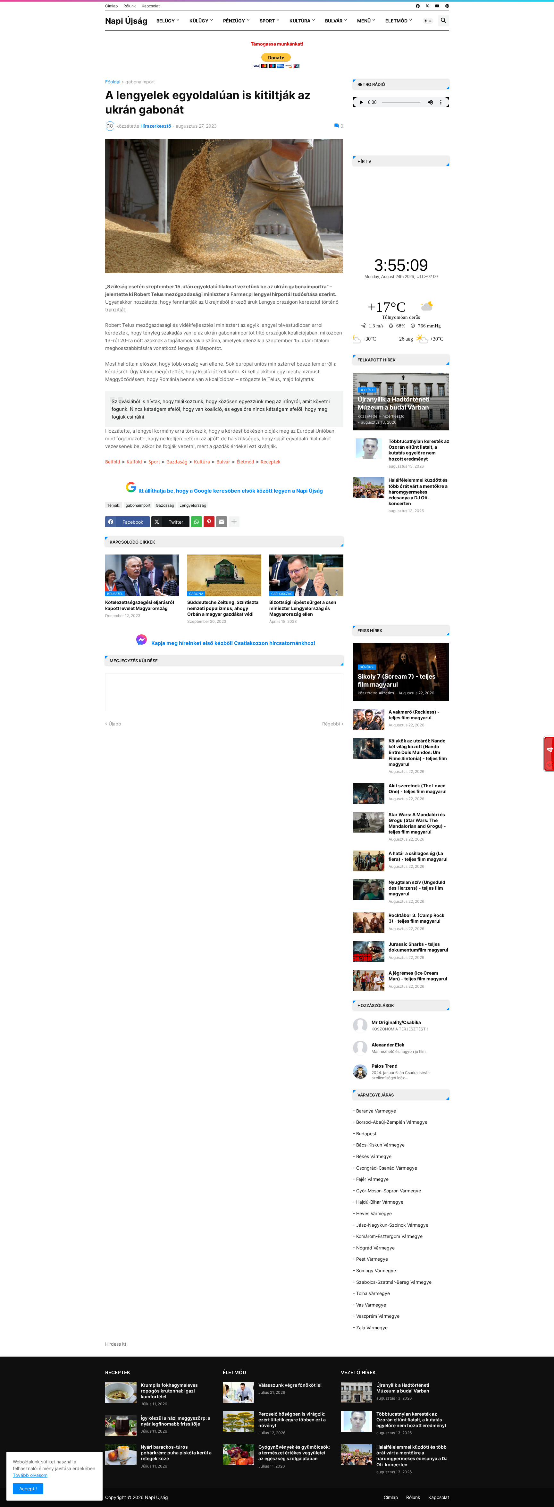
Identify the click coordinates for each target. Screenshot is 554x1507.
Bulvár (333, 20)
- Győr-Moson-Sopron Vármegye (387, 1190)
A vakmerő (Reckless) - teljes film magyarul (414, 714)
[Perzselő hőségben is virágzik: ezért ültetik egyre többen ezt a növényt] (238, 1421)
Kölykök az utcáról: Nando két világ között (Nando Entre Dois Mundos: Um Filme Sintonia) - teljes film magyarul (418, 752)
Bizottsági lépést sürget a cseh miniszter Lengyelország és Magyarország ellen (302, 607)
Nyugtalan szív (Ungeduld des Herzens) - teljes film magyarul (417, 887)
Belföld (112, 462)
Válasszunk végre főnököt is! (290, 1385)
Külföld (134, 462)
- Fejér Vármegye (371, 1179)
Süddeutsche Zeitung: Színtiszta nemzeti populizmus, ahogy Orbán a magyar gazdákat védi (222, 607)
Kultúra (300, 20)
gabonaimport (140, 82)
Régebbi (331, 723)
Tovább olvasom (30, 1475)
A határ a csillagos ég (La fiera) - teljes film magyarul (418, 856)
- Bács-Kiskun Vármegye (379, 1144)
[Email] (221, 521)
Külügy (198, 20)
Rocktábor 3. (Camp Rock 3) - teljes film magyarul (416, 918)
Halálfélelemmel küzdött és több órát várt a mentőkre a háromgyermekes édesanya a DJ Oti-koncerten (418, 491)
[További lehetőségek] (234, 521)
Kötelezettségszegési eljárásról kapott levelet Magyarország (139, 605)
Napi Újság (126, 21)
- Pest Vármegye (370, 1259)
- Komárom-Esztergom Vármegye (388, 1236)
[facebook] (418, 6)
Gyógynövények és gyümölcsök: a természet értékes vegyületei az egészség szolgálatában (294, 1452)
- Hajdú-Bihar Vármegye (378, 1202)
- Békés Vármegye (372, 1156)
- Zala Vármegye (370, 1327)
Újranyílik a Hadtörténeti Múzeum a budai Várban (402, 1387)
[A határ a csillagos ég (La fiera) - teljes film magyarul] (368, 861)
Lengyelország (193, 505)
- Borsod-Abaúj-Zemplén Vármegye (390, 1122)
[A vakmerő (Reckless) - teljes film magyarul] (368, 719)
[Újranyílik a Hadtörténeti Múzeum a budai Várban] (356, 1392)
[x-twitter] (427, 6)
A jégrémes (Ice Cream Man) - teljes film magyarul (418, 975)
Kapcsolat (151, 6)
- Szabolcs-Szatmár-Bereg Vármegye (392, 1282)
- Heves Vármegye (372, 1213)
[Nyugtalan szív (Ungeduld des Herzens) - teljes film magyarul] (368, 889)
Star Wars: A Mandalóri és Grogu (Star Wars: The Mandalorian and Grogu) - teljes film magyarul (417, 823)
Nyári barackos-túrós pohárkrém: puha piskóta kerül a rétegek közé (176, 1452)
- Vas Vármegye (369, 1305)
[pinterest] (447, 6)
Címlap (111, 6)
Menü (364, 20)
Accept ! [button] (28, 1488)
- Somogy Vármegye (374, 1270)
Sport (267, 20)
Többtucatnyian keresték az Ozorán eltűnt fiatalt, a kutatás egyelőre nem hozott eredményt (419, 449)
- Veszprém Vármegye (376, 1316)
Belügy (165, 20)
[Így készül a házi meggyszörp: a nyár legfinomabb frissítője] (121, 1425)
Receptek (270, 462)
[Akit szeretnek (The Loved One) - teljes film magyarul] (368, 793)
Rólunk (129, 6)
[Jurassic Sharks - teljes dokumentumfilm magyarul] (368, 951)
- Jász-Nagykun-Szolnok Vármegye (390, 1225)
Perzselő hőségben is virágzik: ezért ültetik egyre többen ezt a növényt (292, 1419)
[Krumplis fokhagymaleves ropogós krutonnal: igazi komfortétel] (121, 1392)
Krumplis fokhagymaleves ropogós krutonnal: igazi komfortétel (169, 1390)
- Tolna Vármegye (371, 1293)
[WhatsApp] (196, 521)
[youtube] (437, 6)
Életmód (396, 20)
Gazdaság (177, 462)
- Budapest (364, 1133)
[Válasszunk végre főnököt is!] (238, 1392)
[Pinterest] (209, 521)
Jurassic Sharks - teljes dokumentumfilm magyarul (418, 946)
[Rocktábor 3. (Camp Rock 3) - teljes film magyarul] (368, 922)
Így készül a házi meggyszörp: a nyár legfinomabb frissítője (175, 1421)
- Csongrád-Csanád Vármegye (385, 1168)
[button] (428, 21)
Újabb (115, 723)
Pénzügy (234, 20)
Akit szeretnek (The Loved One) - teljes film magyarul (418, 788)
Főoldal (112, 82)
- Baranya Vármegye (374, 1110)
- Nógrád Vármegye (374, 1247)
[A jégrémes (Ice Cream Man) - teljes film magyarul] (368, 980)
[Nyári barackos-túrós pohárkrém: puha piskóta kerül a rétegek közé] (121, 1454)
